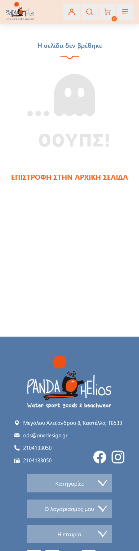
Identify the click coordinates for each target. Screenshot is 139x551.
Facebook (99, 457)
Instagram (118, 457)
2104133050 (37, 447)
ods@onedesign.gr (45, 435)
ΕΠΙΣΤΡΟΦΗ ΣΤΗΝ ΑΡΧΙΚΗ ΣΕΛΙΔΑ (69, 177)
